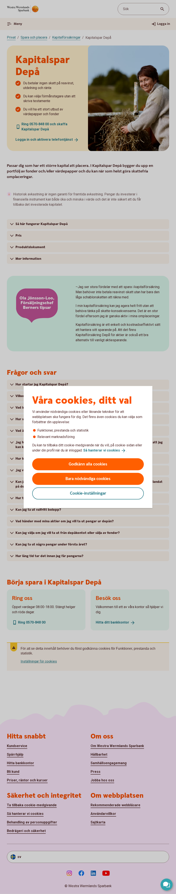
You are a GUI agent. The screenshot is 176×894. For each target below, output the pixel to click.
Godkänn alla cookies (88, 464)
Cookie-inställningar (88, 493)
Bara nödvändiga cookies (88, 478)
